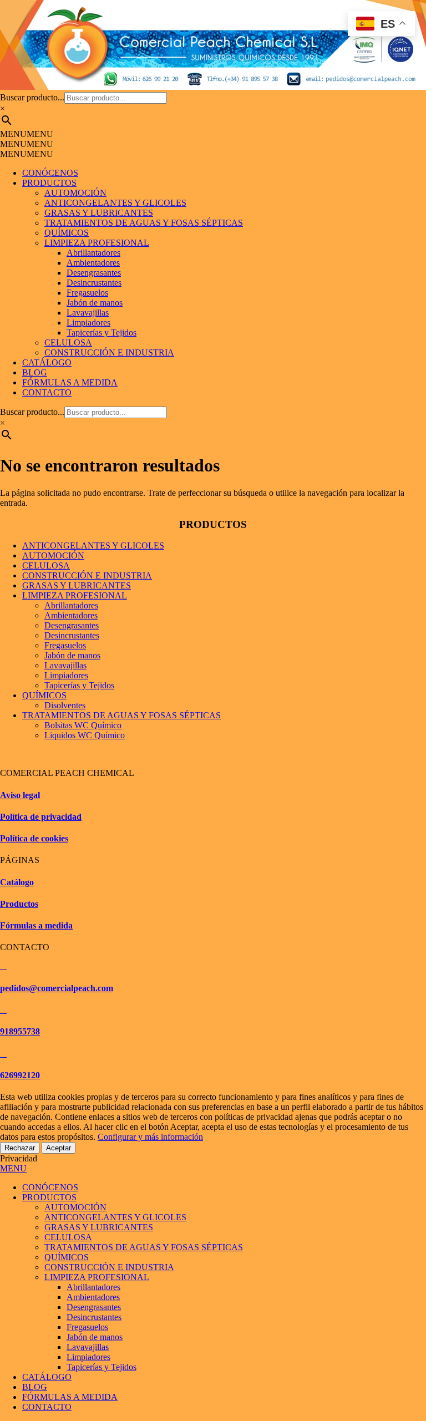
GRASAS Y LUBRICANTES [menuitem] (98, 1227)
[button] (26, 134)
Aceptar (58, 1148)
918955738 (20, 1031)
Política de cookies (34, 838)
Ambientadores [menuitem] (93, 1297)
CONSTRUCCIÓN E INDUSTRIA (109, 352)
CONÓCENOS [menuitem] (50, 1187)
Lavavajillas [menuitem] (88, 1347)
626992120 (20, 1075)
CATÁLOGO (47, 362)
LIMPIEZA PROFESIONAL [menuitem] (96, 1277)
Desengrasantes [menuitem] (94, 1307)
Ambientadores (93, 262)
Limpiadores (88, 322)
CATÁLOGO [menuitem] (47, 1377)
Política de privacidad (41, 816)
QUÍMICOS (66, 232)
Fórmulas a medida (36, 925)
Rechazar (19, 1148)
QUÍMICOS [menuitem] (66, 1257)
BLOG (34, 372)
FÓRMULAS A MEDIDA (70, 382)
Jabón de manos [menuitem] (95, 1337)
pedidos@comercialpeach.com (56, 988)
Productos (19, 904)
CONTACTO (47, 392)
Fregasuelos (87, 292)
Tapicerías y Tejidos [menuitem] (101, 1367)
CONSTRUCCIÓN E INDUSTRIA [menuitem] (109, 1267)
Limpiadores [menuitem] (88, 1357)
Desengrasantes (94, 272)
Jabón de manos (95, 302)
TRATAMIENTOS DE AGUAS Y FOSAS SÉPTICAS (143, 222)
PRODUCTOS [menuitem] (49, 1197)
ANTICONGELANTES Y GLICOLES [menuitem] (115, 1217)
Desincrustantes (94, 282)
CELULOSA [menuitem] (68, 1237)
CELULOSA (68, 342)
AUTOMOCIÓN (75, 192)
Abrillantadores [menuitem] (93, 1287)
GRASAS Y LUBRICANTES (98, 212)
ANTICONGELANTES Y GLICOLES (115, 202)
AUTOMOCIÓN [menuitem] (75, 1207)
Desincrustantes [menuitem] (94, 1317)
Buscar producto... (32, 97)
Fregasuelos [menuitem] (87, 1327)
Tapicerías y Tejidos (101, 332)
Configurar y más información (150, 1136)
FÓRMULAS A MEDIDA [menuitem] (70, 1397)
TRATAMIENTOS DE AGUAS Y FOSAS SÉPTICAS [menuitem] (143, 1247)
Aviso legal (20, 795)
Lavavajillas (88, 312)
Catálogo (17, 882)
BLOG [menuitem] (34, 1387)
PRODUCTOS (49, 182)
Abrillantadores (93, 252)
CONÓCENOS (50, 172)
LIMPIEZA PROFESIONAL (96, 242)
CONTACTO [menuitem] (47, 1407)
